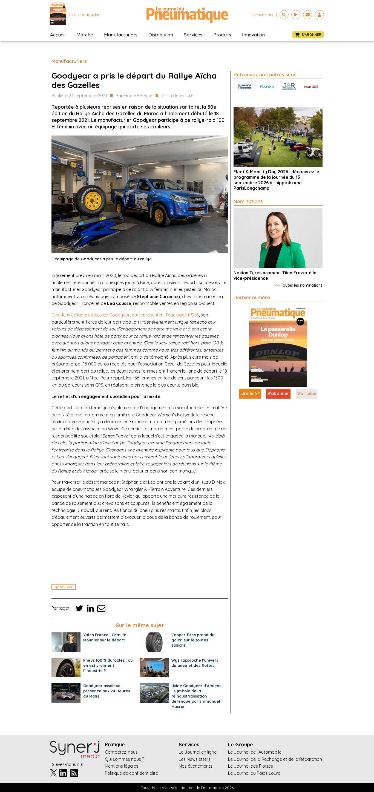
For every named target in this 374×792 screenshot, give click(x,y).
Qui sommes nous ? (124, 759)
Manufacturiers (120, 35)
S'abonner (278, 393)
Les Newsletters (195, 759)
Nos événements (195, 766)
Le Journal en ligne (198, 752)
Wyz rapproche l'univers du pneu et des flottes (194, 663)
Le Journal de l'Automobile (254, 752)
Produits (222, 35)
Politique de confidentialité (131, 773)
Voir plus (306, 393)
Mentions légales (121, 766)
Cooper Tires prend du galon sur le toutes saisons (192, 640)
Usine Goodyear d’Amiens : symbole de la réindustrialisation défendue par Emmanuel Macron (196, 696)
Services (193, 35)
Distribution (160, 35)
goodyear (63, 586)
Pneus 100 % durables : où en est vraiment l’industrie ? (108, 665)
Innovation (253, 35)
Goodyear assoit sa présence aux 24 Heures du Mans (106, 691)
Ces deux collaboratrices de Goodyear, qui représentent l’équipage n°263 (125, 315)
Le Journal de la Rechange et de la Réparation (275, 759)
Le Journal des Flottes (250, 766)
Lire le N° (250, 393)
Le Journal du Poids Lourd (254, 773)
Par (134, 95)
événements (262, 14)
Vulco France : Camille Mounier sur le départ (104, 637)
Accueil (57, 35)
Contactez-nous (121, 752)
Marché (84, 35)
